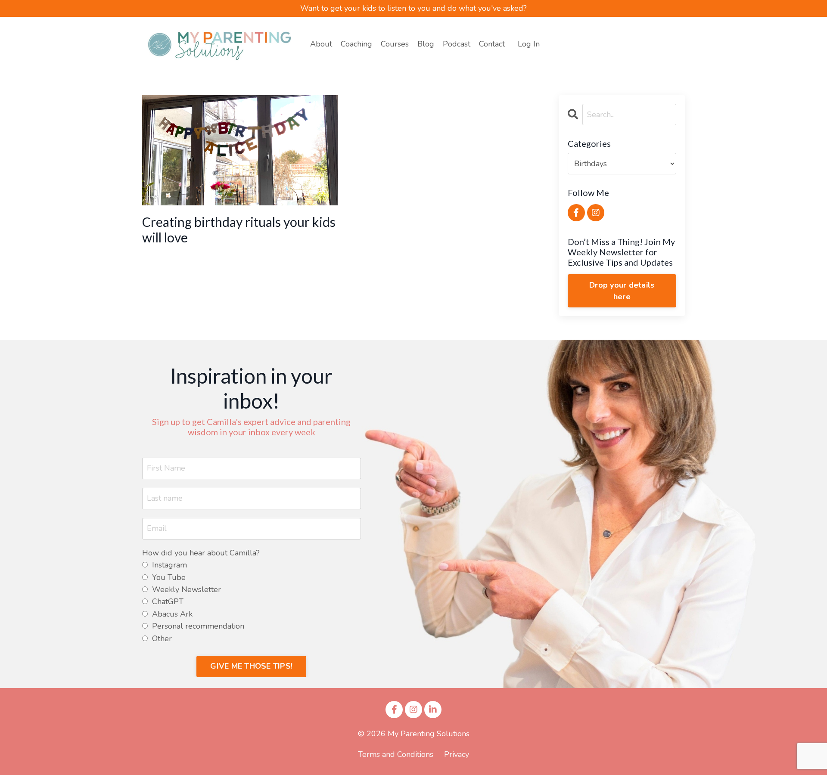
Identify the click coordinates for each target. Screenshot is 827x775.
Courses (395, 44)
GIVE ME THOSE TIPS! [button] (251, 666)
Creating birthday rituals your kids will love (239, 229)
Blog (425, 44)
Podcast (456, 44)
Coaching (356, 44)
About (321, 44)
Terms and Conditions (395, 754)
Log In (529, 44)
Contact (492, 44)
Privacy (456, 754)
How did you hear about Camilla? (201, 553)
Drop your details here (621, 291)
